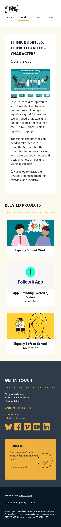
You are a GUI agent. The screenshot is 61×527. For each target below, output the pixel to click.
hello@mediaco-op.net (16, 418)
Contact (51, 17)
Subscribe (18, 446)
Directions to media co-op (18, 407)
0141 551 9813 (13, 414)
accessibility (11, 502)
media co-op (25, 495)
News (37, 17)
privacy (23, 502)
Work (23, 17)
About (10, 17)
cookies (32, 502)
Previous (13, 79)
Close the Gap (21, 61)
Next (46, 79)
